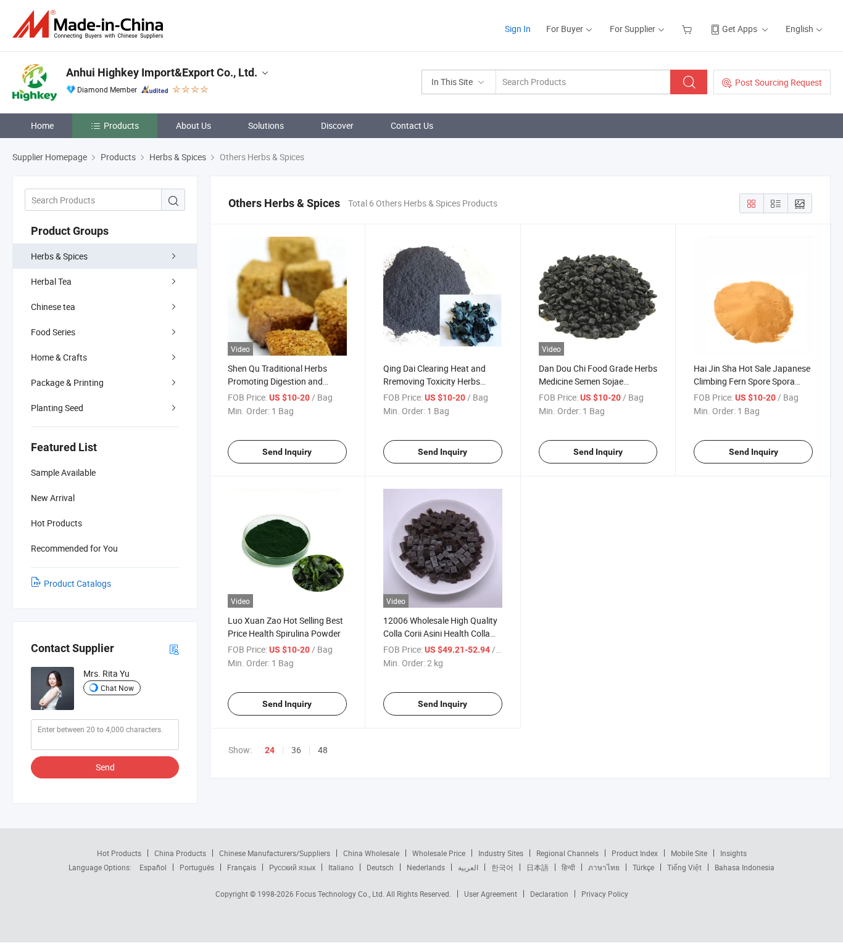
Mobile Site (689, 853)
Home (42, 125)
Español (153, 867)
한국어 (502, 867)
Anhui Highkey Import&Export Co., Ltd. (161, 72)
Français (241, 867)
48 (323, 750)
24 (270, 750)
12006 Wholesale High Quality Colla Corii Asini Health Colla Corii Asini (440, 633)
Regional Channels (567, 853)
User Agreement (490, 894)
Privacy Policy (604, 894)
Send (105, 767)
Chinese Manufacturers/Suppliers (274, 853)
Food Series (53, 332)
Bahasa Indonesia (744, 867)
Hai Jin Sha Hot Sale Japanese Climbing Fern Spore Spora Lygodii (752, 381)
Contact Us (412, 125)
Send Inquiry (287, 452)
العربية (468, 867)
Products (121, 125)
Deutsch (380, 867)
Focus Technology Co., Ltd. (341, 894)
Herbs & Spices (59, 256)
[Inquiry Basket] (688, 29)
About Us (193, 125)
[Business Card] (174, 648)
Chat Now (117, 688)
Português (197, 867)
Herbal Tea (51, 281)
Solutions (266, 125)
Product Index (635, 853)
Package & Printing (67, 382)
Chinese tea (53, 306)
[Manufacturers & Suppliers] (91, 24)
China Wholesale (371, 853)
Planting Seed (57, 408)
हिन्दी (568, 867)
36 (296, 750)
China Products (180, 853)
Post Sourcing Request (778, 82)
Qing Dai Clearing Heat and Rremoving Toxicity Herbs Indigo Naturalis (434, 381)
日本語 (537, 867)
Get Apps (739, 29)
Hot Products (119, 853)
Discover (337, 125)
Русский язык (292, 867)
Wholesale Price (438, 853)
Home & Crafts (59, 357)
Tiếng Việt (684, 867)
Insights (733, 853)
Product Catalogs (77, 583)
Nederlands (426, 867)
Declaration (549, 894)
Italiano (341, 867)
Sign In (518, 29)
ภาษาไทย (604, 867)
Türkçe (643, 867)
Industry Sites (500, 853)
